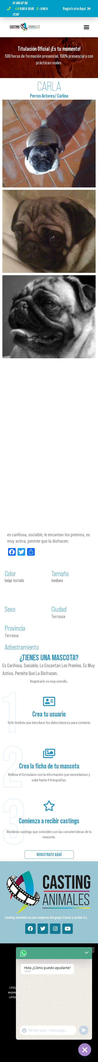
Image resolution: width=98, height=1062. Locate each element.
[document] (49, 531)
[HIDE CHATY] (84, 1049)
